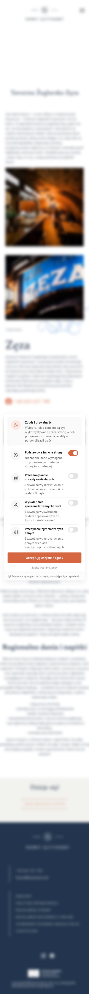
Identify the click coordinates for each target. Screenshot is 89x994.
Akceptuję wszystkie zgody (44, 558)
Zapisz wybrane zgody (44, 567)
